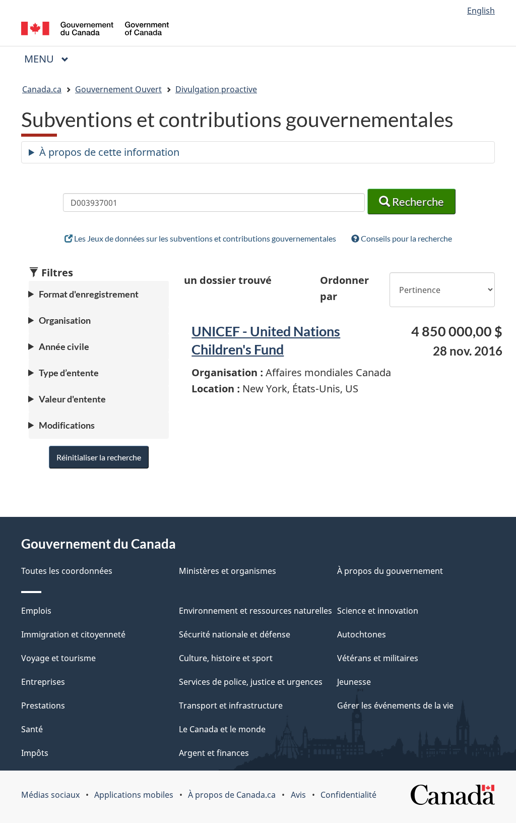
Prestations (43, 705)
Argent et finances (214, 752)
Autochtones (361, 634)
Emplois (36, 610)
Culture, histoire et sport (226, 658)
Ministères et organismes (227, 570)
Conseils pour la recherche (405, 238)
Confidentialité (348, 794)
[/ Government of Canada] (95, 30)
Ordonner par (344, 288)
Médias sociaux (50, 794)
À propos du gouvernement (390, 570)
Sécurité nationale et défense (234, 634)
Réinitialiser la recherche (98, 457)
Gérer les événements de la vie (395, 705)
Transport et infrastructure (231, 705)
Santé (32, 729)
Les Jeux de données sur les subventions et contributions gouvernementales (204, 238)
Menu (50, 59)
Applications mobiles (133, 794)
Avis (298, 794)
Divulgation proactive (216, 89)
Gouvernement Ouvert (118, 89)
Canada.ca (41, 89)
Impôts (34, 752)
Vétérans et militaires (377, 658)
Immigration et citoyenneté (73, 634)
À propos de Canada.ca (232, 794)
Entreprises (43, 681)
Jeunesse (354, 681)
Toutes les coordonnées (66, 570)
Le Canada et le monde (222, 729)
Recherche (417, 201)
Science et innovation (377, 610)
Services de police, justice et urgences (250, 681)
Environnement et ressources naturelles (255, 610)
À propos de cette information (109, 152)
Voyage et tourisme (58, 658)
